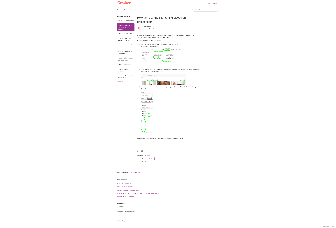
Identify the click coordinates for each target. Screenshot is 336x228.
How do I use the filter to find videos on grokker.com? (125, 27)
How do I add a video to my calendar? (125, 52)
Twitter (141, 151)
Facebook (138, 151)
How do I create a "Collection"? (123, 70)
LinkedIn (143, 151)
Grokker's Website (134, 10)
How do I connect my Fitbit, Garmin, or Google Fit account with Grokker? (138, 193)
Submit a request (212, 3)
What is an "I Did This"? (125, 33)
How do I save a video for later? (125, 46)
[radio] (141, 158)
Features (143, 10)
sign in (122, 211)
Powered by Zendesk (329, 226)
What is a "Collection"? (124, 64)
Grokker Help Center (122, 10)
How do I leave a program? (126, 20)
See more (120, 81)
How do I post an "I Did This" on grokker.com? (124, 39)
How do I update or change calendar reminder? (125, 59)
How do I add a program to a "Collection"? (125, 77)
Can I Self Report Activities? (125, 186)
